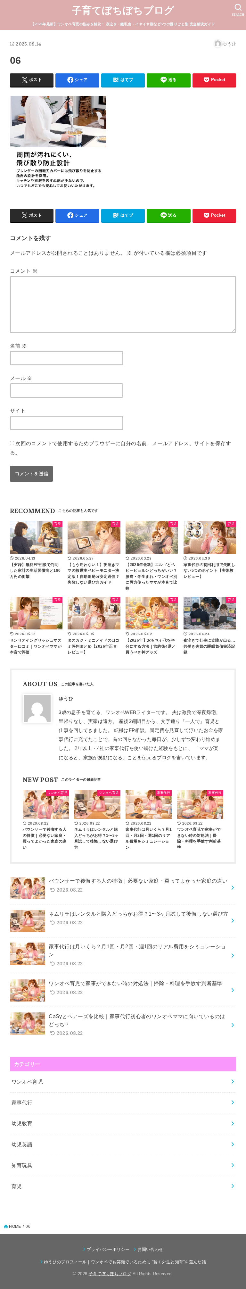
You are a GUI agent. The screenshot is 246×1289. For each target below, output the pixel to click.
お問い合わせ (150, 1249)
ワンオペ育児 (27, 1082)
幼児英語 (22, 1144)
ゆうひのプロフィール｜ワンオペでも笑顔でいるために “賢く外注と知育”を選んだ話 (125, 1262)
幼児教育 (22, 1123)
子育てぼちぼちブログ (123, 10)
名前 (18, 346)
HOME (15, 1226)
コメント (23, 271)
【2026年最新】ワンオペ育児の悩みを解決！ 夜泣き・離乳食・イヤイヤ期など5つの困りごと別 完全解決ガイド (123, 24)
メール (21, 378)
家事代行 (22, 1102)
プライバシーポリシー (108, 1249)
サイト (18, 410)
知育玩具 (22, 1165)
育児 (17, 1186)
